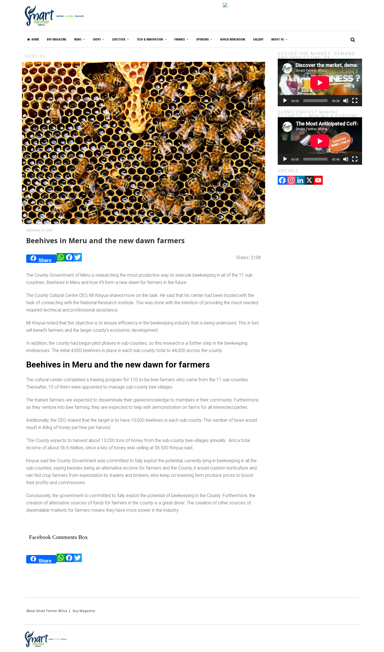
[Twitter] (77, 258)
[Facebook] (69, 258)
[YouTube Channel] (318, 181)
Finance (179, 39)
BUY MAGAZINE (56, 39)
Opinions (202, 39)
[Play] (285, 100)
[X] (309, 181)
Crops (97, 39)
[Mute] (346, 100)
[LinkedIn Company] (300, 181)
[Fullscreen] (355, 100)
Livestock (118, 39)
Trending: (35, 56)
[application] (320, 82)
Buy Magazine (84, 611)
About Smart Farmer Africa (46, 611)
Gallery (258, 39)
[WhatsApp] (61, 258)
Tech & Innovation (150, 39)
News (78, 39)
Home (35, 39)
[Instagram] (291, 181)
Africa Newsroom (232, 39)
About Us (277, 39)
